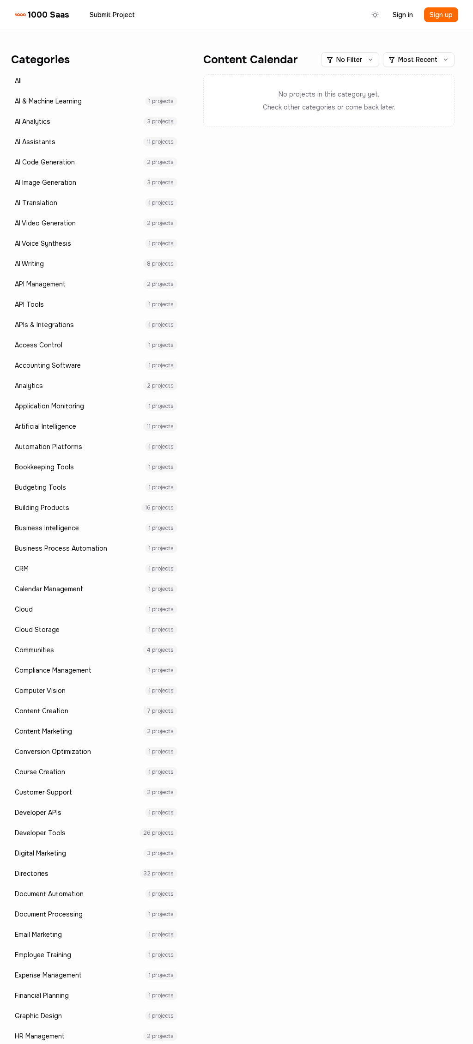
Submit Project (112, 15)
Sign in (403, 15)
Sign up (441, 15)
